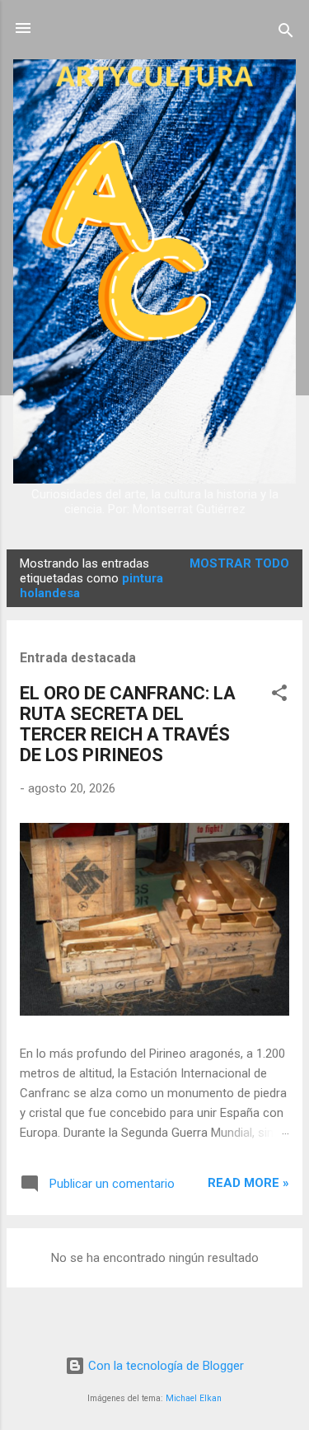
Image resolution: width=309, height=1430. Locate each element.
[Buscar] (286, 33)
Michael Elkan (194, 1398)
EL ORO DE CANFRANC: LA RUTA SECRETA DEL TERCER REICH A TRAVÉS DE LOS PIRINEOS (128, 724)
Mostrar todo (239, 563)
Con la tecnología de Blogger (164, 1365)
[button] (279, 695)
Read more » (248, 1182)
